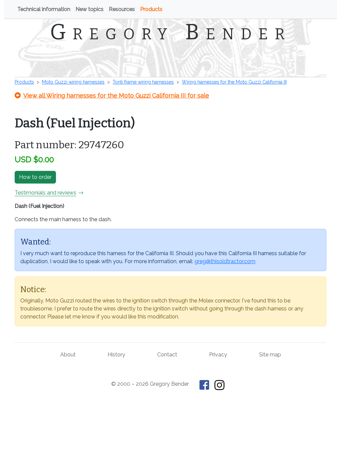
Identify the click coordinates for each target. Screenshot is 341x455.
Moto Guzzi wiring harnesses (73, 82)
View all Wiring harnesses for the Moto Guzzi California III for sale (116, 95)
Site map (270, 354)
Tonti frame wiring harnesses (143, 82)
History (116, 354)
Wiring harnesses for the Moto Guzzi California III (234, 82)
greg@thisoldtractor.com (224, 261)
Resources (122, 9)
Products (151, 9)
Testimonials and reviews (45, 193)
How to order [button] (35, 177)
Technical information (43, 9)
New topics (90, 9)
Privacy (218, 354)
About (68, 354)
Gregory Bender (170, 32)
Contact (167, 354)
